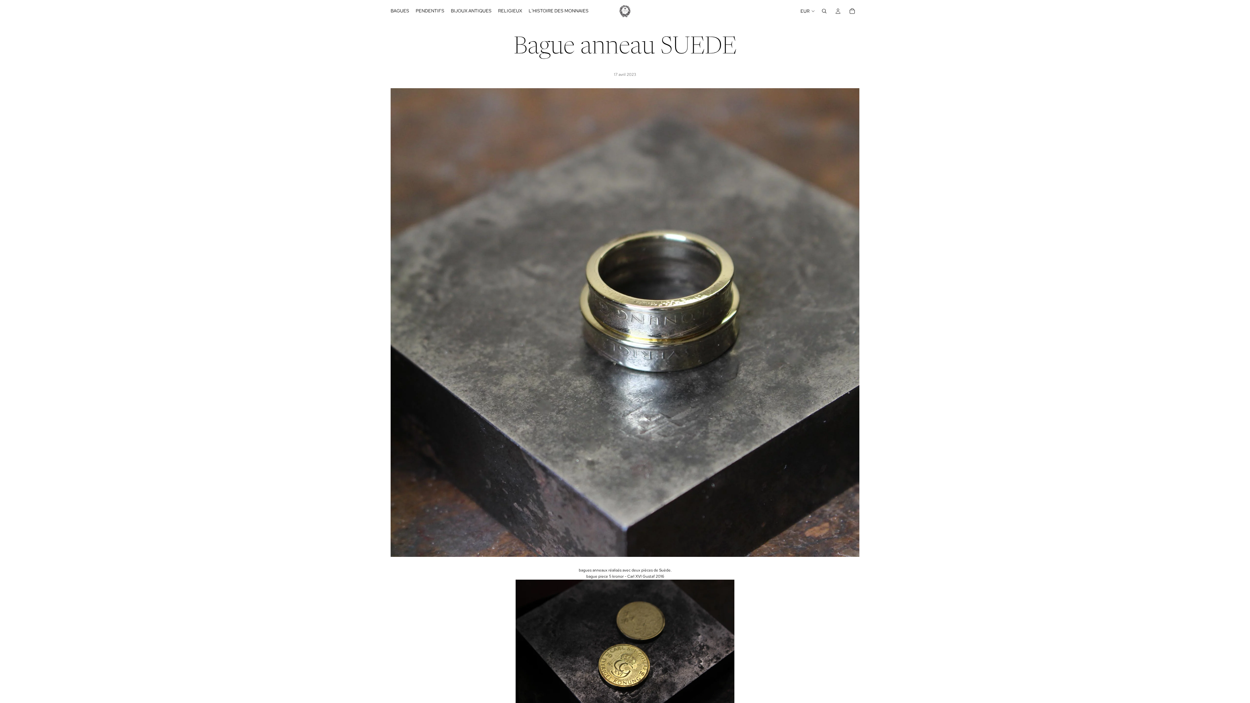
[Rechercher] (824, 11)
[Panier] (852, 11)
